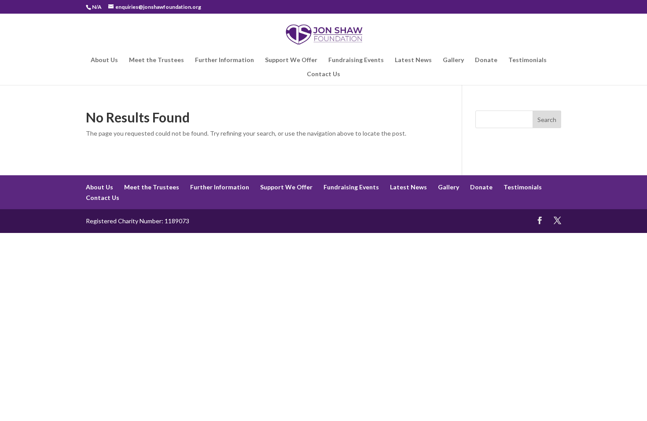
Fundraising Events (356, 60)
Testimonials (527, 60)
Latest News (413, 60)
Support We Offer (291, 60)
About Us (104, 60)
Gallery (453, 60)
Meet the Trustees (156, 60)
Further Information (224, 60)
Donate (486, 60)
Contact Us (323, 74)
